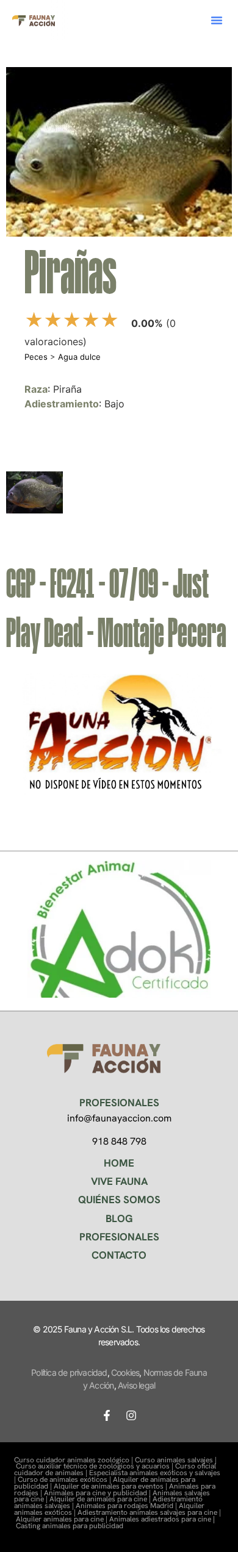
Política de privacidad (69, 1372)
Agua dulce (79, 357)
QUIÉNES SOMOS (119, 1199)
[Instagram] (131, 1415)
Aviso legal (136, 1385)
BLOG (119, 1218)
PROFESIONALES (119, 1236)
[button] (216, 20)
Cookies (125, 1372)
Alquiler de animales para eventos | (111, 1486)
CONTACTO (119, 1255)
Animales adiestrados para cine (160, 1519)
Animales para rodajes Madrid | (127, 1506)
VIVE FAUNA (119, 1181)
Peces (36, 357)
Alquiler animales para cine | (62, 1519)
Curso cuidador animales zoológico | (74, 1460)
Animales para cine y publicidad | (98, 1493)
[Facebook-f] (106, 1415)
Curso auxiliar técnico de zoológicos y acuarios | (95, 1466)
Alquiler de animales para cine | (101, 1499)
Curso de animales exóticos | (65, 1479)
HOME (119, 1163)
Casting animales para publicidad (69, 1526)
